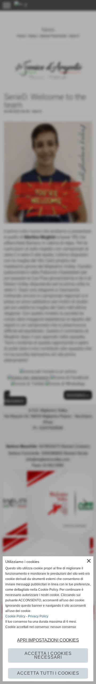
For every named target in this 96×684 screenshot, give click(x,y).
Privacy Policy (38, 616)
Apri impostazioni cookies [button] (48, 640)
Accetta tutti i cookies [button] (48, 673)
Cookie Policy (15, 616)
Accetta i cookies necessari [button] (48, 655)
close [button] (89, 561)
